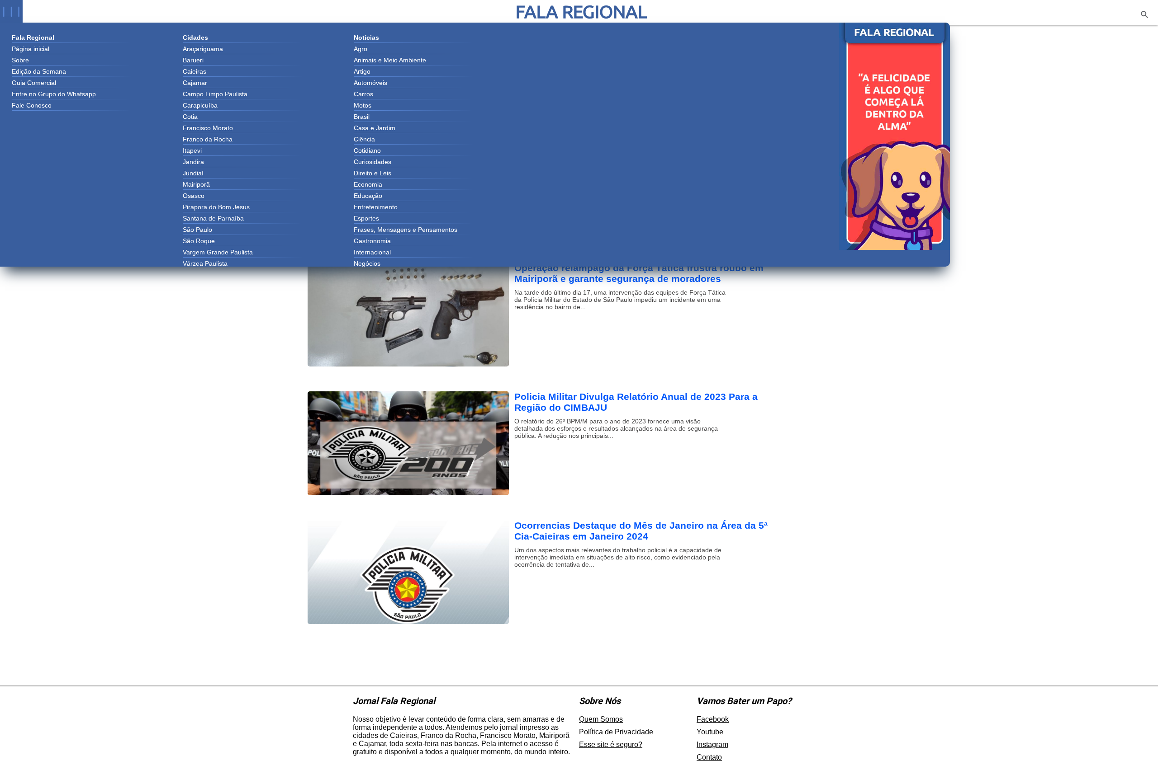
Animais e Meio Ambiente (390, 60)
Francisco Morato (208, 128)
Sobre (20, 60)
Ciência (364, 139)
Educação (368, 195)
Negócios (367, 263)
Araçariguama (203, 48)
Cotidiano (367, 150)
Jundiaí (193, 173)
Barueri (193, 60)
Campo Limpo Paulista (215, 94)
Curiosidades (372, 161)
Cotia (190, 116)
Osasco (193, 195)
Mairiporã (196, 184)
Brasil (362, 116)
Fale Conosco (32, 105)
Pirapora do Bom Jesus (216, 207)
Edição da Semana (39, 71)
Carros (363, 94)
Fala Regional (581, 11)
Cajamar (195, 82)
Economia (368, 184)
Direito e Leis (372, 173)
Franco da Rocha (208, 139)
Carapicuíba (200, 105)
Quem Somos (601, 719)
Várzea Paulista (205, 263)
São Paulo (197, 229)
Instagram (712, 744)
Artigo (362, 71)
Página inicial (30, 48)
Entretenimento (376, 207)
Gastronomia (372, 240)
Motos (362, 105)
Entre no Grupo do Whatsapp (54, 94)
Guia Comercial (34, 82)
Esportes (366, 218)
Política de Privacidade (616, 732)
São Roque (199, 240)
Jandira (193, 161)
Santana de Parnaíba (213, 218)
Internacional (372, 252)
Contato (709, 757)
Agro (360, 48)
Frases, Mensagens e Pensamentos (405, 229)
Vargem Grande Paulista (218, 252)
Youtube (710, 732)
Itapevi (192, 150)
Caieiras (194, 71)
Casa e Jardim (374, 128)
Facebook (713, 719)
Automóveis (370, 82)
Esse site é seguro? (610, 744)
